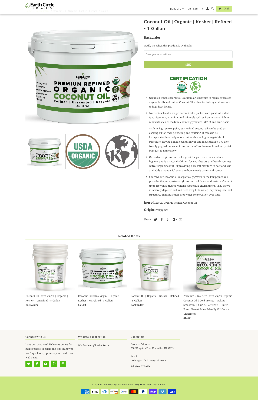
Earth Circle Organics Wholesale (116, 384)
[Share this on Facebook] (161, 219)
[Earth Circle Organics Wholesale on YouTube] (46, 364)
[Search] (212, 9)
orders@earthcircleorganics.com (148, 360)
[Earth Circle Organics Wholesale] (39, 6)
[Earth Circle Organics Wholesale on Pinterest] (54, 364)
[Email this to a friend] (180, 219)
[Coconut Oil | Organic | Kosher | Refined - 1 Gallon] (82, 75)
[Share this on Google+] (174, 219)
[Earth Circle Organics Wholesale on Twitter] (28, 364)
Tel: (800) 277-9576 (140, 366)
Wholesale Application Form (93, 345)
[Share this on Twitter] (155, 219)
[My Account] (207, 9)
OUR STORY (196, 8)
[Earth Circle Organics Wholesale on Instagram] (63, 364)
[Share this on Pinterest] (167, 219)
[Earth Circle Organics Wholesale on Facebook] (37, 364)
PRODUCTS (176, 8)
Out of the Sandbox (155, 384)
